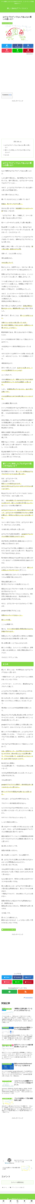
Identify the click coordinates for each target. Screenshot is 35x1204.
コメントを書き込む (17, 1182)
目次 (15, 141)
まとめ (7, 155)
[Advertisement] (17, 73)
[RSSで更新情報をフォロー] (25, 992)
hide (10, 94)
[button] (31, 564)
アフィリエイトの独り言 (9, 929)
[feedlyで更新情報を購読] (9, 992)
